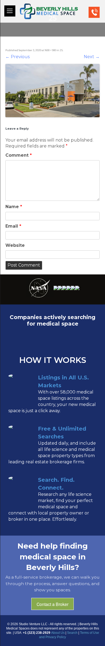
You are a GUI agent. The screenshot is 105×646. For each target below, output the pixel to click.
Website (15, 245)
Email (13, 226)
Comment (18, 155)
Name (13, 206)
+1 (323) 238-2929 (99, 12)
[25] (52, 90)
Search (72, 633)
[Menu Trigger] (9, 11)
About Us (58, 633)
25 (61, 50)
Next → (92, 56)
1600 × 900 (50, 50)
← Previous (17, 56)
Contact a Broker (52, 604)
